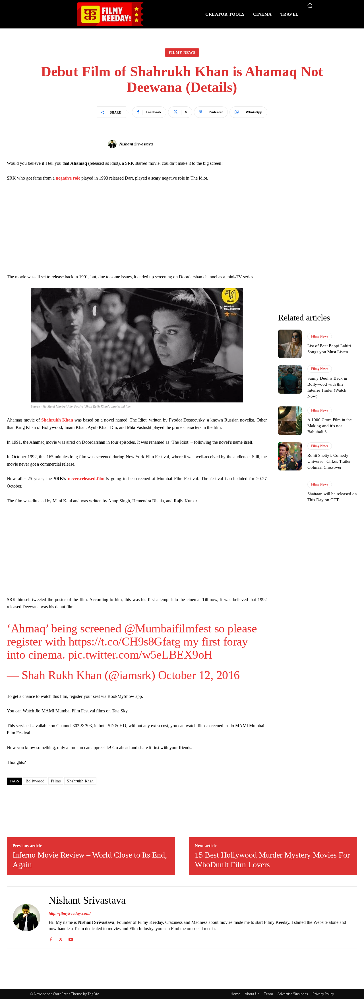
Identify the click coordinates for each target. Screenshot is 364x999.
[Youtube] (71, 938)
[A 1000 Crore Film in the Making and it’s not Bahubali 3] (290, 420)
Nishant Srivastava (136, 144)
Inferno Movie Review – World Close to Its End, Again (90, 859)
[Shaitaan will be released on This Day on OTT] (290, 492)
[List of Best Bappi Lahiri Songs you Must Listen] (290, 344)
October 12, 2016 (199, 675)
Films (56, 781)
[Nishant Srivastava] (113, 144)
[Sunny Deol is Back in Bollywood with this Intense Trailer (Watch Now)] (290, 379)
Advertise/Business (293, 993)
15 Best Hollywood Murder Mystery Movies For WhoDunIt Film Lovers (272, 859)
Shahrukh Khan (80, 781)
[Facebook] (51, 938)
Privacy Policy (323, 993)
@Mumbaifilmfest (168, 628)
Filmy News (182, 52)
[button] (310, 5)
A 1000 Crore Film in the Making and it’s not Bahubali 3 (329, 426)
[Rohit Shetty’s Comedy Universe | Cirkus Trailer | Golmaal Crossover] (290, 456)
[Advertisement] (137, 229)
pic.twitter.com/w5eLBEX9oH (140, 654)
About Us (252, 993)
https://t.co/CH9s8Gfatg (125, 641)
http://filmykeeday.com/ (70, 913)
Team (268, 993)
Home (235, 993)
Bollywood (35, 781)
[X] (61, 938)
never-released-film (86, 478)
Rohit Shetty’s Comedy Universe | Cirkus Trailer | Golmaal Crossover (330, 461)
